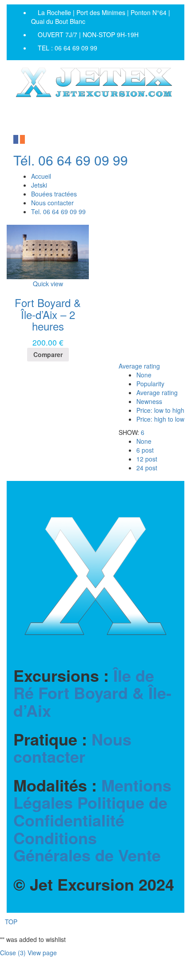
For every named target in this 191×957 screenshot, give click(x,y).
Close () (13, 952)
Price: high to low (160, 419)
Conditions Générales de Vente (87, 846)
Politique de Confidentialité (90, 811)
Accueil (41, 176)
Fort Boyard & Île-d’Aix (92, 701)
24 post (146, 467)
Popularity (150, 383)
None (143, 374)
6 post (145, 450)
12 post (146, 458)
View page (42, 952)
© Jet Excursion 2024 (93, 884)
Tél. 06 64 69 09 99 (70, 159)
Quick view (48, 283)
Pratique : (72, 747)
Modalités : (92, 820)
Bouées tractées (54, 193)
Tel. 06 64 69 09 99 (58, 211)
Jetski (39, 185)
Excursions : (92, 693)
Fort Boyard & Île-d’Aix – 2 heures (48, 314)
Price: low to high (160, 410)
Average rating (139, 365)
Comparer (48, 354)
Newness (149, 401)
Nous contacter (52, 202)
